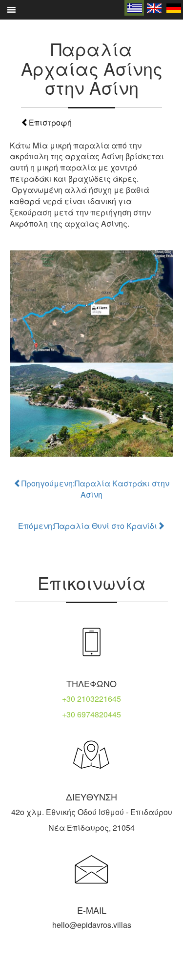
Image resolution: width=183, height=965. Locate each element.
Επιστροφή (50, 122)
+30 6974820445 (91, 714)
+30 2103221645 (91, 698)
